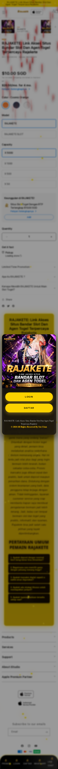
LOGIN (29, 397)
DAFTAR (29, 408)
